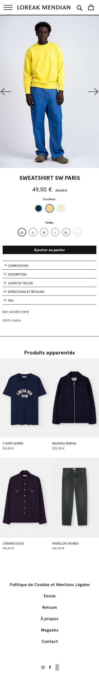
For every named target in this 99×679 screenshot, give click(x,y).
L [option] (55, 233)
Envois (50, 595)
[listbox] (49, 208)
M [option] (44, 233)
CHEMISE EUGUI (13, 543)
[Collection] (8, 7)
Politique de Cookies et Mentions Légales (50, 584)
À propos (49, 618)
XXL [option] (77, 233)
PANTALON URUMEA (65, 543)
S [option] (33, 233)
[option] (38, 208)
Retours (49, 607)
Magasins (49, 630)
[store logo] (43, 7)
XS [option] (21, 233)
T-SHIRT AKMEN (13, 443)
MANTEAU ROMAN (64, 443)
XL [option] (66, 233)
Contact (49, 641)
